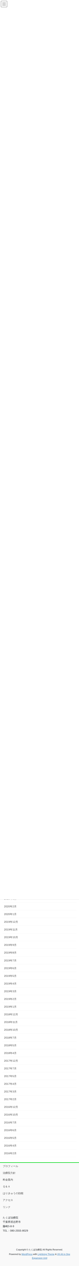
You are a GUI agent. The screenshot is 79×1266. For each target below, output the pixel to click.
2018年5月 (10, 1045)
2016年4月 (10, 1145)
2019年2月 (10, 999)
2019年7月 (10, 960)
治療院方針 (9, 1172)
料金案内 (8, 1179)
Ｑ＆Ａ (6, 1186)
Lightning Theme (46, 1254)
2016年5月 (10, 1137)
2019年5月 (10, 975)
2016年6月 (10, 1130)
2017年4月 (10, 1083)
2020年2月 (10, 906)
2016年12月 (11, 1106)
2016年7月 (10, 1122)
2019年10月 (11, 937)
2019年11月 (11, 929)
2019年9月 (10, 944)
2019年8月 (10, 952)
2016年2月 (10, 1153)
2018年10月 (11, 1029)
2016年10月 (11, 1114)
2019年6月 (10, 968)
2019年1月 (10, 1006)
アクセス (8, 1200)
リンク (6, 1207)
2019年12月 (11, 921)
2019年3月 (10, 991)
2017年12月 (11, 1060)
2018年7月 (10, 1037)
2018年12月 (11, 1014)
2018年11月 (11, 1022)
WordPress (27, 1254)
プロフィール (10, 1166)
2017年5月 (10, 1076)
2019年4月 (10, 983)
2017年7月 (10, 1068)
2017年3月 (10, 1091)
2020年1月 (10, 914)
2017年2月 (10, 1099)
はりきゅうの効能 (13, 1193)
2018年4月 (10, 1053)
